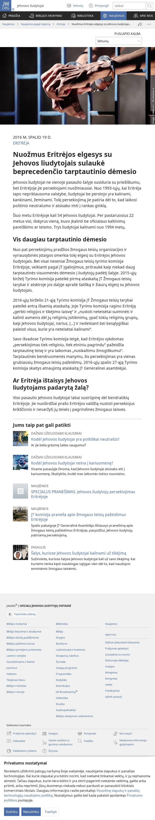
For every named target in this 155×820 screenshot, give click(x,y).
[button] (45, 15)
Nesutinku (31, 812)
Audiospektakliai (66, 710)
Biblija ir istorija (15, 692)
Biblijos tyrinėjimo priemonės (23, 649)
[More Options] (149, 24)
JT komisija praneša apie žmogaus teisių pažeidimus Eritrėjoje (78, 517)
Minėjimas (111, 672)
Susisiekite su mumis (117, 654)
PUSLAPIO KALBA (127, 33)
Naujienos (8, 24)
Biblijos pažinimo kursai (20, 643)
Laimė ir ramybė (16, 655)
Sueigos (110, 666)
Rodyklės (61, 680)
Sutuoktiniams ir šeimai (20, 662)
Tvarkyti (51, 812)
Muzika (60, 704)
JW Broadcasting (67, 692)
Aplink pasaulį (113, 696)
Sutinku (12, 812)
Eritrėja (61, 24)
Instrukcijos (63, 686)
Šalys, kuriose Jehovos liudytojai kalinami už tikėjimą (78, 553)
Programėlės (63, 674)
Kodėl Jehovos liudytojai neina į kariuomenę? (72, 463)
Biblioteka (62, 624)
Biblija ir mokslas (16, 686)
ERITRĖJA (21, 143)
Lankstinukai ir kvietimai (70, 649)
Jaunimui (11, 668)
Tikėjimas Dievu (15, 680)
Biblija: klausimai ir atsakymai (23, 631)
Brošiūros (61, 643)
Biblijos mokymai (16, 624)
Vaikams (11, 674)
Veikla (108, 684)
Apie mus (110, 634)
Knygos (60, 637)
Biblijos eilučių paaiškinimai (22, 637)
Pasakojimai (112, 690)
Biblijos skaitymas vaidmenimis (74, 716)
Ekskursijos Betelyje (117, 660)
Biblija (59, 631)
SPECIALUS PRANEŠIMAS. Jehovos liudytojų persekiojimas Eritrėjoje (83, 494)
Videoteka (62, 698)
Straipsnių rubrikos (67, 655)
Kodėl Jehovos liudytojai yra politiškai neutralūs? (75, 439)
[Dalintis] (140, 24)
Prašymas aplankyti (117, 648)
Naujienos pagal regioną (35, 24)
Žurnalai (61, 662)
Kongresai (111, 678)
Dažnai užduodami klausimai (122, 642)
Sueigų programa (66, 668)
